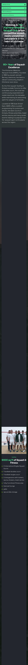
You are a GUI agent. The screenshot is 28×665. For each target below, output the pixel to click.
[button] (14, 4)
